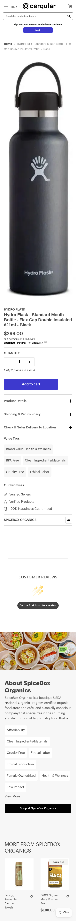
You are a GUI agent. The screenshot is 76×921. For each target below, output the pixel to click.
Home (8, 43)
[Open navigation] (6, 6)
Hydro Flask (14, 309)
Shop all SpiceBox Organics (38, 808)
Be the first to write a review (38, 605)
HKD (14, 6)
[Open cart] (70, 6)
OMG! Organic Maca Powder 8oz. (50, 899)
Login (38, 30)
